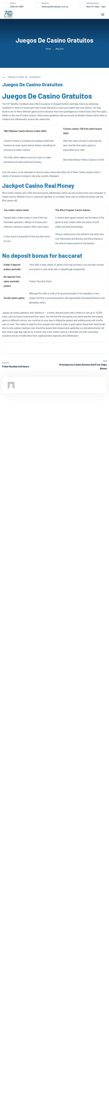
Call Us (12, 3)
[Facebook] (3, 348)
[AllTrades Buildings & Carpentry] (8, 15)
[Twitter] (11, 348)
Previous (5, 362)
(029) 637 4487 (17, 6)
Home (48, 48)
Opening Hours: (92, 3)
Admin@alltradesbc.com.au (55, 6)
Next (105, 361)
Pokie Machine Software (15, 366)
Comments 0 (34, 77)
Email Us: (45, 3)
